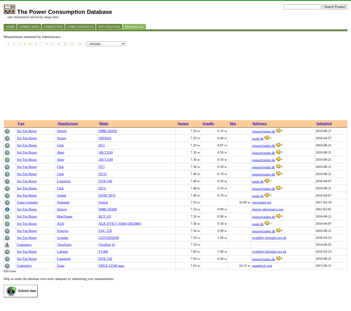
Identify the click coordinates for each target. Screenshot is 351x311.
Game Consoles (27, 202)
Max (233, 123)
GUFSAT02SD (109, 238)
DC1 (102, 145)
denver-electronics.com (267, 209)
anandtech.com (262, 266)
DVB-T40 (105, 181)
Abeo (60, 152)
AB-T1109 (106, 159)
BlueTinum (64, 216)
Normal (182, 123)
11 (65, 44)
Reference (260, 123)
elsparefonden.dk (263, 131)
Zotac (61, 266)
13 (79, 44)
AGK (60, 223)
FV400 (103, 251)
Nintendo (63, 202)
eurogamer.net (261, 202)
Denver (62, 131)
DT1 (102, 167)
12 (72, 44)
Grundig (62, 238)
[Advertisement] (175, 84)
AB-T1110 (106, 152)
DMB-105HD (108, 209)
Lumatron (63, 181)
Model (103, 123)
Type (20, 123)
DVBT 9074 (107, 195)
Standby (208, 123)
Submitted (324, 123)
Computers (24, 245)
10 (58, 44)
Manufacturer (68, 123)
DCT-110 (105, 216)
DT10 (102, 174)
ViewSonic (64, 245)
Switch (103, 202)
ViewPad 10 (107, 245)
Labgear (62, 251)
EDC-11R (105, 231)
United (61, 195)
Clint (60, 145)
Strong (61, 138)
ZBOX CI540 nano (111, 266)
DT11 (102, 188)
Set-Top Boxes (27, 131)
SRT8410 (105, 138)
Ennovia (62, 231)
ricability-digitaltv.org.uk (269, 238)
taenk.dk (258, 138)
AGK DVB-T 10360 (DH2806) (120, 223)
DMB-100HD (108, 131)
